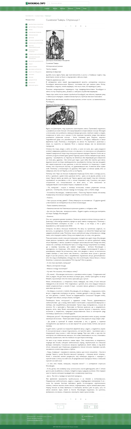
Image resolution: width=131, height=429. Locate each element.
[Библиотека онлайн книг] (35, 3)
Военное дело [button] (33, 85)
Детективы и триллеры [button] (36, 27)
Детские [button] (31, 37)
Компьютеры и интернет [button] (33, 51)
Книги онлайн (74, 426)
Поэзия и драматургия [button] (36, 40)
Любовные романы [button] (35, 32)
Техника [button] (31, 74)
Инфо (83, 419)
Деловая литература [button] (35, 69)
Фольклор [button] (32, 82)
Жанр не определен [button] (35, 72)
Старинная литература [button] (36, 43)
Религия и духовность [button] (36, 61)
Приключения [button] (33, 35)
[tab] (35, 24)
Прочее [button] (31, 77)
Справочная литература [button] (36, 54)
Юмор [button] (30, 64)
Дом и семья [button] (33, 66)
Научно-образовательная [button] (34, 46)
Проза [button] (30, 29)
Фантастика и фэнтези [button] (36, 24)
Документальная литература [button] (34, 57)
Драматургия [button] (33, 80)
